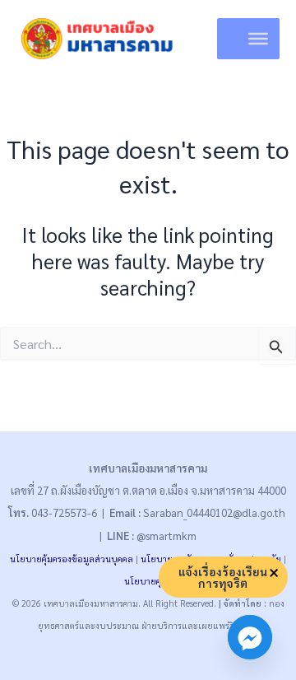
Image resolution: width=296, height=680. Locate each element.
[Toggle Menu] (258, 38)
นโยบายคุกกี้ (148, 580)
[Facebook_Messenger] (250, 637)
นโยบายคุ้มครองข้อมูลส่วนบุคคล (71, 558)
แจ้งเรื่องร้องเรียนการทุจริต (222, 577)
